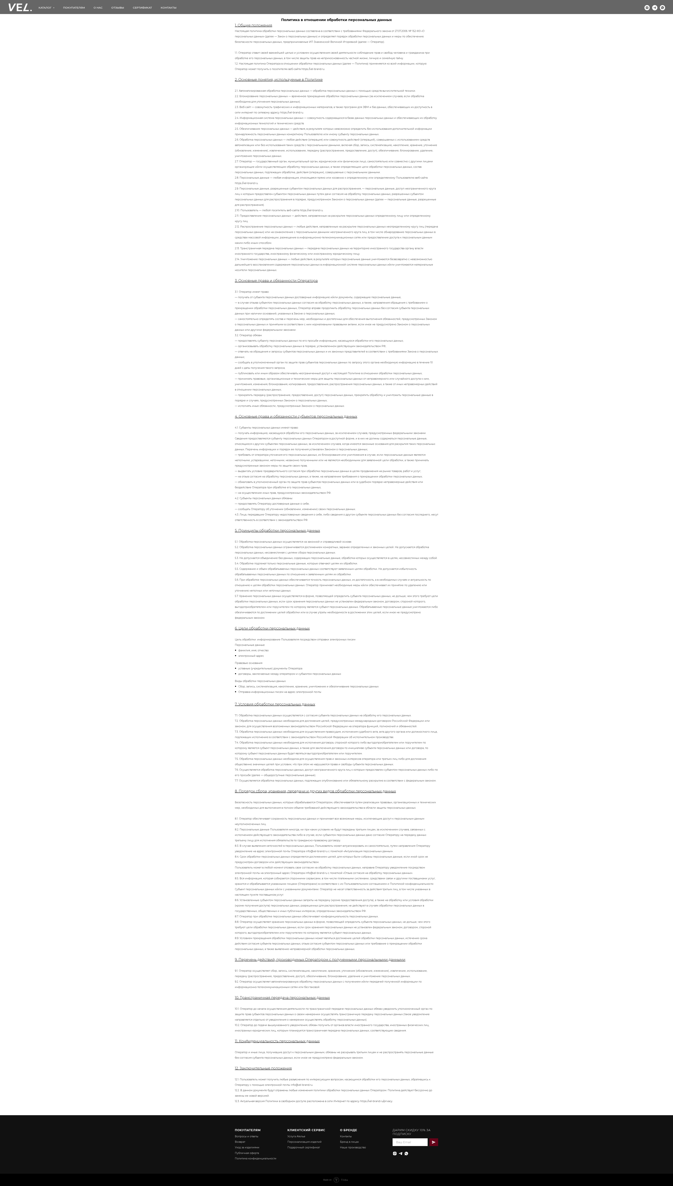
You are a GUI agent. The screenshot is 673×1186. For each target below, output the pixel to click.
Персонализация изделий (304, 1141)
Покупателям (74, 7)
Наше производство (353, 1147)
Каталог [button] (45, 7)
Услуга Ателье (296, 1136)
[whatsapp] (662, 7)
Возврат (240, 1141)
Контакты (168, 7)
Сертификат (142, 7)
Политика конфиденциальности (255, 1158)
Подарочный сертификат (303, 1147)
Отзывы (117, 7)
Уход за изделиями (247, 1147)
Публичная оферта (247, 1153)
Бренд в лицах (349, 1141)
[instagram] (647, 7)
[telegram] (654, 7)
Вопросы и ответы (246, 1136)
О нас (98, 7)
